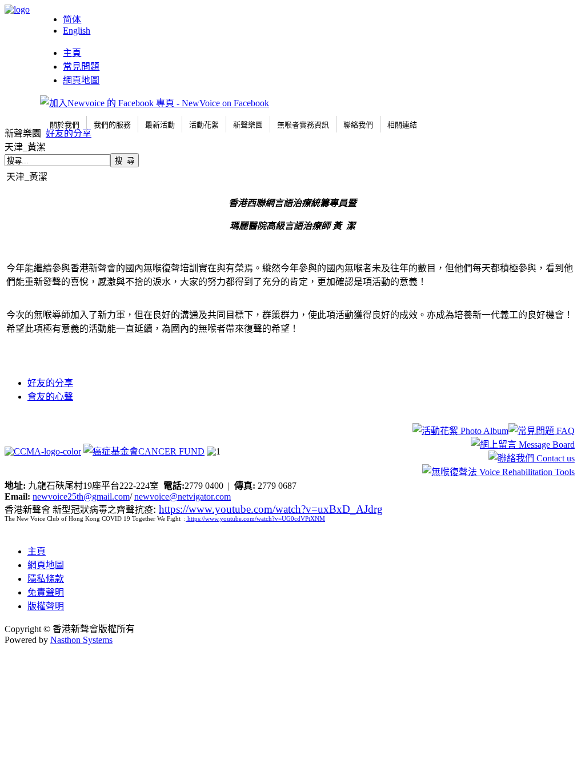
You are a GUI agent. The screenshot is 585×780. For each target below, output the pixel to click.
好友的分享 (68, 133)
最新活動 (160, 124)
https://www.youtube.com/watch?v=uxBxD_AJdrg (271, 509)
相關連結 (402, 124)
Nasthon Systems (81, 640)
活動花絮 (204, 124)
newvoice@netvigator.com (182, 496)
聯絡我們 (358, 124)
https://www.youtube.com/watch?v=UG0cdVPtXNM (256, 519)
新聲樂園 (248, 124)
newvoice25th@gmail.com (81, 496)
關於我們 (64, 124)
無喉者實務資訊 (303, 124)
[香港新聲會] (17, 9)
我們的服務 (112, 124)
